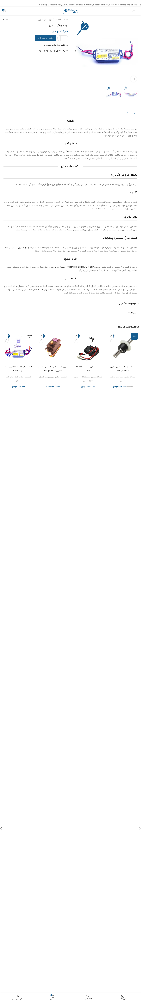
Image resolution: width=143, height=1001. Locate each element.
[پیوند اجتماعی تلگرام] (40, 51)
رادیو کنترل (88, 380)
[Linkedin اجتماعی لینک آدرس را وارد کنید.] (44, 51)
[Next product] (3, 19)
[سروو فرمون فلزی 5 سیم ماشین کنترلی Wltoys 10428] (53, 348)
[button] (136, 51)
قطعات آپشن (55, 19)
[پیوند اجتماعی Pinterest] (47, 51)
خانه (66, 19)
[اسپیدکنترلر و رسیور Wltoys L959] (88, 348)
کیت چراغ (41, 19)
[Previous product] (10, 19)
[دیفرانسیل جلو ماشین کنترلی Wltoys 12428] (123, 348)
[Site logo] (70, 10)
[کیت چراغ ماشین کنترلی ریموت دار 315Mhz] (18, 348)
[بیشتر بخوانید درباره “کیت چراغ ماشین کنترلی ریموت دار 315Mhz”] (5, 340)
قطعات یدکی (129, 377)
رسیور (76, 377)
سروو (52, 377)
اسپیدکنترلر (85, 377)
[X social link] (51, 51)
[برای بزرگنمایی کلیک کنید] (133, 79)
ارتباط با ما (42, 289)
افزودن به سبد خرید (45, 38)
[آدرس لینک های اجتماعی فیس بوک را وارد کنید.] (54, 51)
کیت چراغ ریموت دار (65, 151)
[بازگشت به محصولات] (7, 19)
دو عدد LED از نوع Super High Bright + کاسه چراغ (77, 267)
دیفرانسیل (119, 377)
